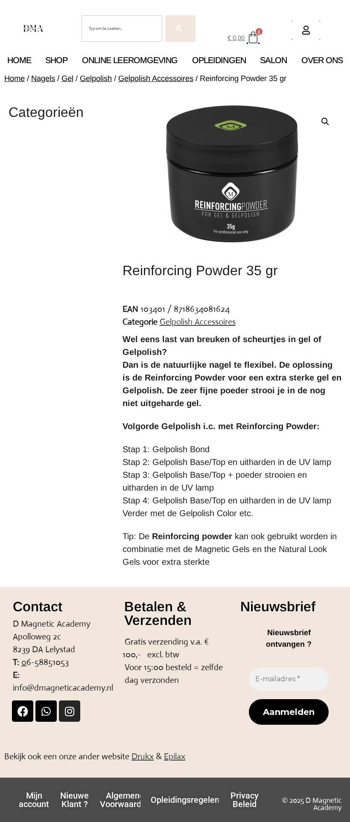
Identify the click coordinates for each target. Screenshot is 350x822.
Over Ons (322, 60)
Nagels (43, 78)
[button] (325, 121)
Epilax (174, 756)
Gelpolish (96, 78)
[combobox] (122, 28)
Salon (273, 60)
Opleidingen (219, 60)
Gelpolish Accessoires (155, 78)
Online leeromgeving (130, 60)
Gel (67, 78)
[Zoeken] (180, 28)
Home (19, 60)
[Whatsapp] (46, 711)
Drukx (142, 756)
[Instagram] (69, 711)
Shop (56, 60)
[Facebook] (22, 711)
